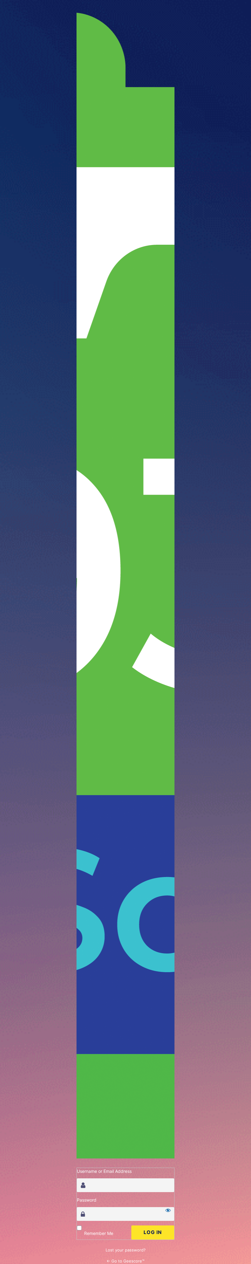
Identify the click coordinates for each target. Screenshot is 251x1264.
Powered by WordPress (125, 585)
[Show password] (168, 1210)
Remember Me (98, 1233)
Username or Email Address (104, 1171)
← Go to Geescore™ (125, 1260)
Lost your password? (126, 1249)
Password (86, 1200)
